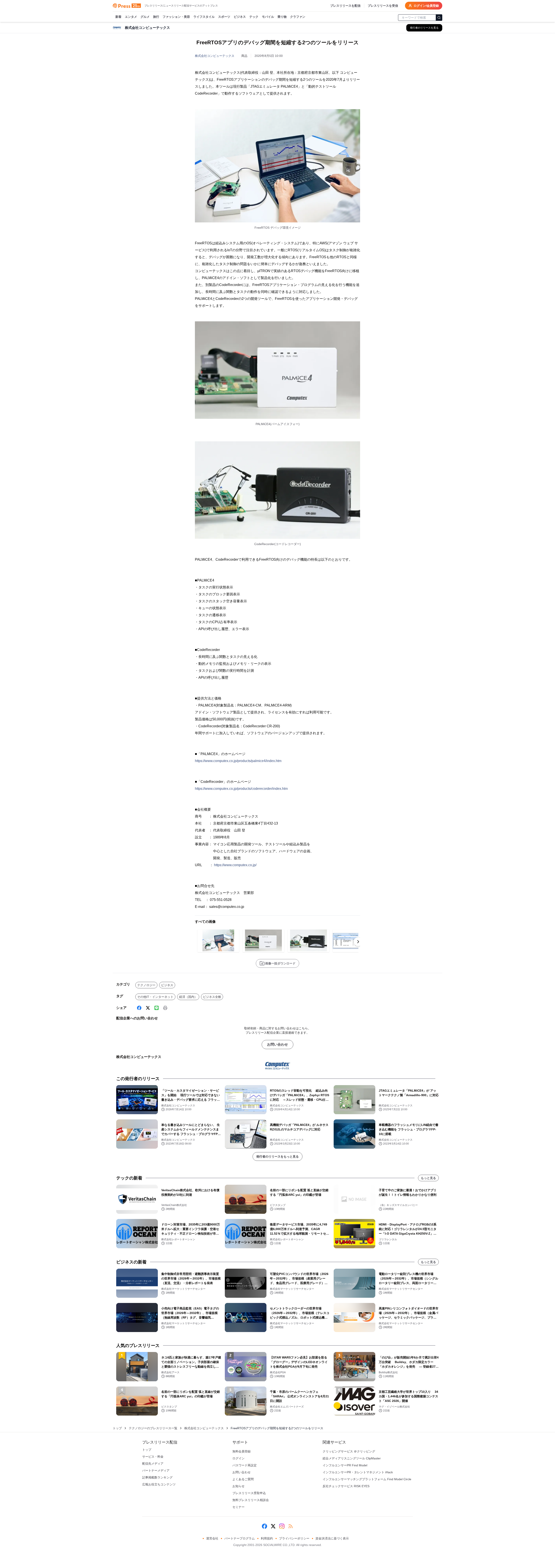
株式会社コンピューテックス (214, 55)
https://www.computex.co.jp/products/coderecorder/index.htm (241, 788)
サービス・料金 (152, 1456)
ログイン (238, 1458)
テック (253, 16)
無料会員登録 (241, 1451)
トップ (117, 1428)
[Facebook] (139, 1008)
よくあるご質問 (243, 1479)
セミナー (238, 1507)
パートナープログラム (239, 1538)
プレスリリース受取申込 (249, 1493)
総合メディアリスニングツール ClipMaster (352, 1458)
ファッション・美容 (176, 16)
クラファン (297, 16)
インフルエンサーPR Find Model (345, 1465)
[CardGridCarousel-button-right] (358, 941)
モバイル (268, 16)
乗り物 (282, 16)
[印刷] (165, 1008)
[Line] (156, 1008)
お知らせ (238, 1486)
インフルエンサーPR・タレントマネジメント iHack (358, 1472)
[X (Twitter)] (148, 1008)
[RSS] (290, 1526)
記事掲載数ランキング (157, 1477)
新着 (118, 16)
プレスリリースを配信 (345, 5)
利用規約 (267, 1538)
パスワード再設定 (244, 1465)
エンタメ (131, 16)
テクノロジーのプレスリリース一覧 (153, 1428)
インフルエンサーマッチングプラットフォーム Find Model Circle (367, 1479)
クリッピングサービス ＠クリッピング (349, 1451)
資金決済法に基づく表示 (332, 1538)
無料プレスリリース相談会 (250, 1500)
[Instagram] (281, 1526)
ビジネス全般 (212, 997)
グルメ (145, 16)
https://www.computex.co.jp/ (235, 865)
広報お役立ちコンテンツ (159, 1484)
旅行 (156, 16)
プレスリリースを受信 (383, 5)
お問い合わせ (277, 1044)
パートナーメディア (156, 1470)
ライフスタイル (204, 16)
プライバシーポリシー (294, 1538)
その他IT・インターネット (155, 997)
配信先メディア (152, 1463)
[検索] (439, 17)
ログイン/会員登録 (426, 5)
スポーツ (224, 16)
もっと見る (428, 1178)
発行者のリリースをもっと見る (277, 1156)
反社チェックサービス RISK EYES (346, 1486)
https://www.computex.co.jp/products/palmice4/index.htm (238, 761)
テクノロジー (146, 985)
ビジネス (240, 16)
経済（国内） (188, 997)
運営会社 (212, 1538)
